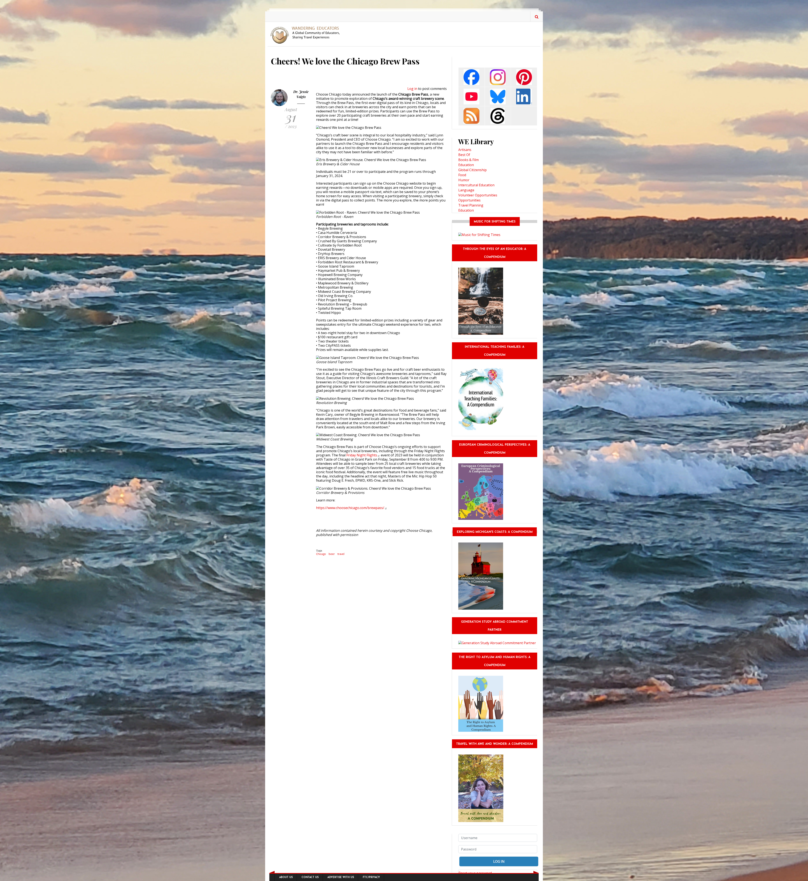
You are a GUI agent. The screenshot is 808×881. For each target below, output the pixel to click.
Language (466, 190)
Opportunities (469, 200)
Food (462, 175)
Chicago (321, 554)
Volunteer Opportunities (477, 195)
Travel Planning (470, 205)
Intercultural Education (476, 185)
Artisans (464, 149)
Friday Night (361, 455)
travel (341, 554)
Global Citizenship (472, 170)
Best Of (464, 154)
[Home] (306, 34)
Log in (412, 88)
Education (466, 165)
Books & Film (468, 159)
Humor (463, 180)
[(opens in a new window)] (471, 77)
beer (332, 554)
